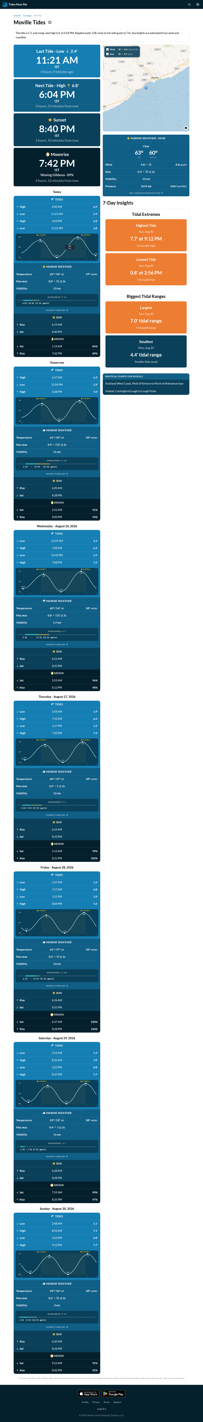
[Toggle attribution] (186, 128)
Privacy (96, 1402)
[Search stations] (189, 4)
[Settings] (197, 4)
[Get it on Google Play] (113, 1393)
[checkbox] (122, 49)
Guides (85, 1402)
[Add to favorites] (49, 22)
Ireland (17, 15)
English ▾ (101, 1409)
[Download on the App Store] (88, 1393)
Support (117, 1402)
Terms (107, 1402)
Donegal (27, 15)
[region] (146, 88)
